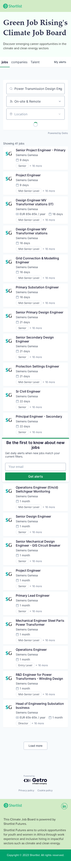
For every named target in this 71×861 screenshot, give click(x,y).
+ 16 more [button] (36, 165)
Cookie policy (45, 790)
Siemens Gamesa (27, 155)
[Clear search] (59, 88)
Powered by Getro (58, 133)
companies (19, 62)
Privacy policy (26, 790)
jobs (5, 62)
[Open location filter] (59, 114)
